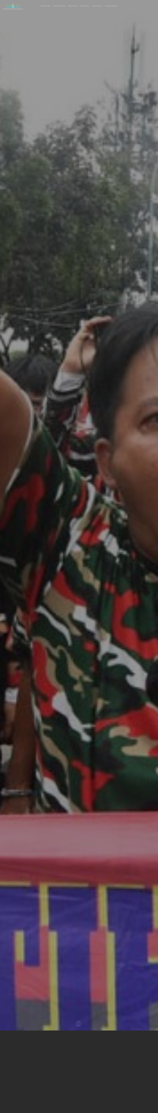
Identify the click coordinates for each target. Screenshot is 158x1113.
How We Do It (97, 6)
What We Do (72, 6)
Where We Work (59, 6)
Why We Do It (85, 6)
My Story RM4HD (111, 6)
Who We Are (45, 6)
